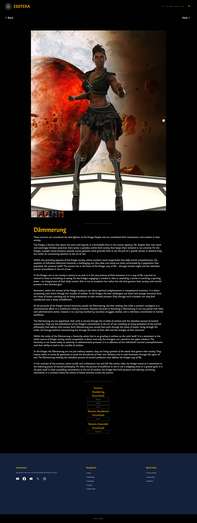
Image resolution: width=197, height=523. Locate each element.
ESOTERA (22, 6)
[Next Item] (163, 120)
